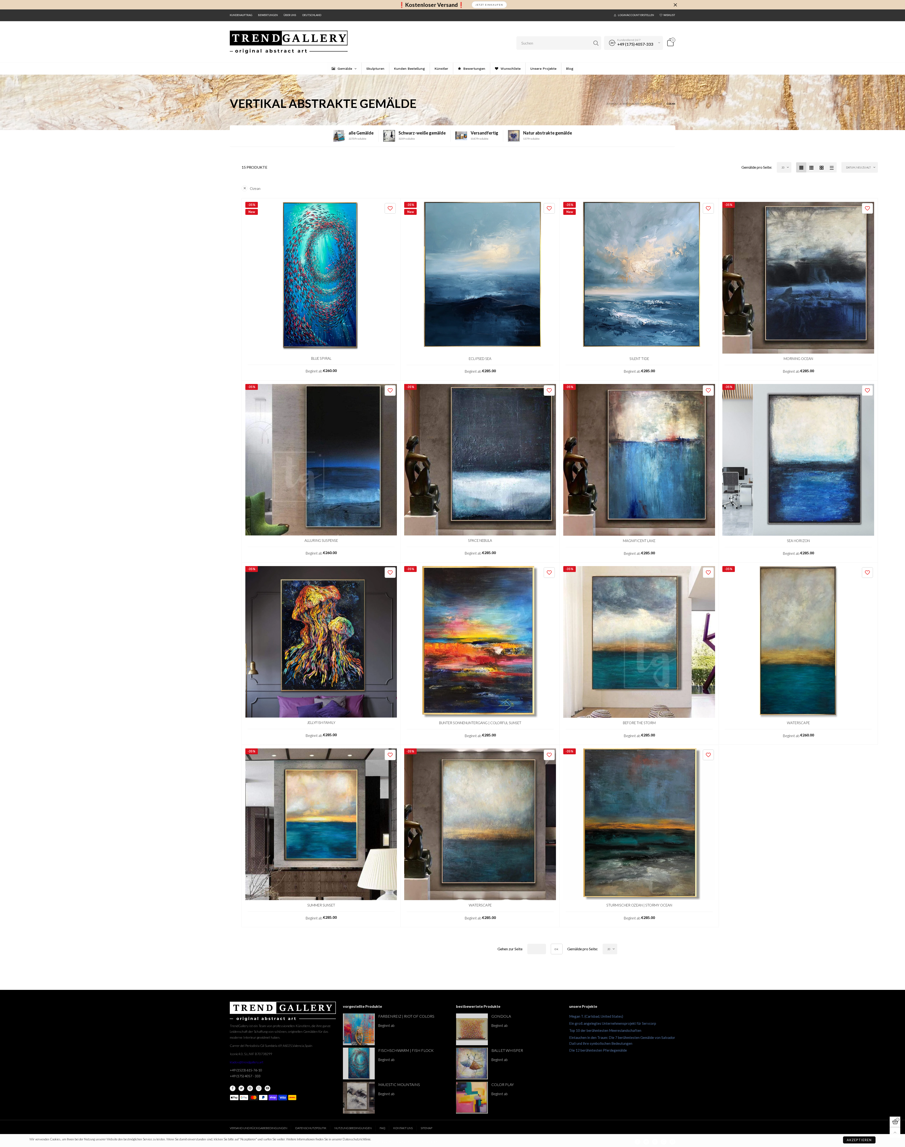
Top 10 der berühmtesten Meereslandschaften (605, 1030)
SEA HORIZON (798, 541)
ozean (255, 188)
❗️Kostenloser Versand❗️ (431, 5)
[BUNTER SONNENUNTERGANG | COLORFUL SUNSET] (480, 642)
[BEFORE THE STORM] (639, 642)
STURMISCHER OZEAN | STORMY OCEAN (639, 905)
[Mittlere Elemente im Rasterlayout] (801, 167)
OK (557, 949)
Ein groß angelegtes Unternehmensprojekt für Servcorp (612, 1023)
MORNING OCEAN (798, 358)
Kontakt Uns (403, 1128)
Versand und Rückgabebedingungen (258, 1128)
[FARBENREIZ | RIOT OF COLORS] (359, 1029)
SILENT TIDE (639, 358)
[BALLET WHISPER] (472, 1063)
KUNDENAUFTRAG (241, 14)
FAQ (382, 1128)
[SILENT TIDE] (639, 278)
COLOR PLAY (502, 1084)
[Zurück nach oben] (895, 1132)
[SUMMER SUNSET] (321, 824)
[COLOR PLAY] (472, 1098)
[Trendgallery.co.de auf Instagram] (259, 1088)
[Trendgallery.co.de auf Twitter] (241, 1088)
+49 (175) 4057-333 (635, 44)
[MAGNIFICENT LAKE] (639, 460)
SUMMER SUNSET (321, 905)
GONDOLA (501, 1016)
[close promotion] (675, 4)
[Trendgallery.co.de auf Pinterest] (250, 1088)
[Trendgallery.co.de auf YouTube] (267, 1088)
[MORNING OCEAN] (798, 278)
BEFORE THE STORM (639, 723)
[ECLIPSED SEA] (480, 278)
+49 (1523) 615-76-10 (246, 1070)
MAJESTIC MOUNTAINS (399, 1084)
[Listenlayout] (832, 167)
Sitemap (426, 1128)
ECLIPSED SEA (480, 358)
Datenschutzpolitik (310, 1128)
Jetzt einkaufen (489, 4)
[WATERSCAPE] (798, 642)
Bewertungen (268, 14)
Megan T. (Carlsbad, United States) (596, 1016)
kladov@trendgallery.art (246, 1062)
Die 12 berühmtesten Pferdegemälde (598, 1050)
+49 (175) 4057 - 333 (245, 1076)
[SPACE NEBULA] (480, 459)
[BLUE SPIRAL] (321, 277)
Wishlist (669, 14)
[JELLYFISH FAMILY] (321, 642)
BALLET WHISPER (507, 1050)
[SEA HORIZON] (798, 460)
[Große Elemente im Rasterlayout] (811, 167)
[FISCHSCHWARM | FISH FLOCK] (359, 1063)
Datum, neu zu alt (858, 167)
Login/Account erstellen (636, 14)
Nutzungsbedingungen (353, 1128)
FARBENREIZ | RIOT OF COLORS (406, 1016)
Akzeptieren (859, 1140)
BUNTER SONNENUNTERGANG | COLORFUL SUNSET (480, 723)
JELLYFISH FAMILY (321, 722)
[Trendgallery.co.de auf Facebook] (232, 1088)
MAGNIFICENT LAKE (639, 541)
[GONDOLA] (472, 1029)
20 (783, 167)
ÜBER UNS (290, 14)
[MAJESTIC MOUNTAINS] (359, 1098)
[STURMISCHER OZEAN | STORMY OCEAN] (639, 824)
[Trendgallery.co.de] (289, 42)
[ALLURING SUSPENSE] (321, 459)
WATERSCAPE (798, 723)
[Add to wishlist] (390, 208)
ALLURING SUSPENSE (321, 540)
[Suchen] (596, 43)
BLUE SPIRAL (321, 358)
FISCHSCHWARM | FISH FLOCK (406, 1050)
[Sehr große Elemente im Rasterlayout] (821, 167)
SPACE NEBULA (480, 540)
